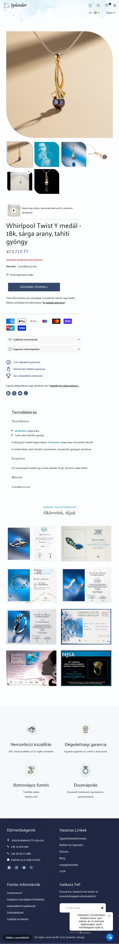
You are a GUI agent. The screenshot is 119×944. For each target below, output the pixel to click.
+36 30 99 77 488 (21, 853)
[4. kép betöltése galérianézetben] (101, 154)
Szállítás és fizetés (18, 919)
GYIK (63, 871)
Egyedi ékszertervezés (73, 838)
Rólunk (64, 851)
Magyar (109, 12)
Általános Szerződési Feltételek (25, 899)
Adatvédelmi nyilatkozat (21, 905)
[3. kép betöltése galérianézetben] (74, 154)
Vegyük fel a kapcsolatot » (64, 385)
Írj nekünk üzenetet (54, 302)
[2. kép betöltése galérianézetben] (47, 154)
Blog (62, 857)
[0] (106, 5)
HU (90, 12)
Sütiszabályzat (15, 912)
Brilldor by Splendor (71, 844)
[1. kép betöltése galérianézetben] (20, 154)
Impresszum (14, 892)
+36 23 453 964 (20, 846)
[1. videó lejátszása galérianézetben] (20, 181)
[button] (90, 5)
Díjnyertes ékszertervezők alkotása (24, 259)
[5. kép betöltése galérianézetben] (47, 181)
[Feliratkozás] (102, 908)
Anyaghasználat (69, 864)
